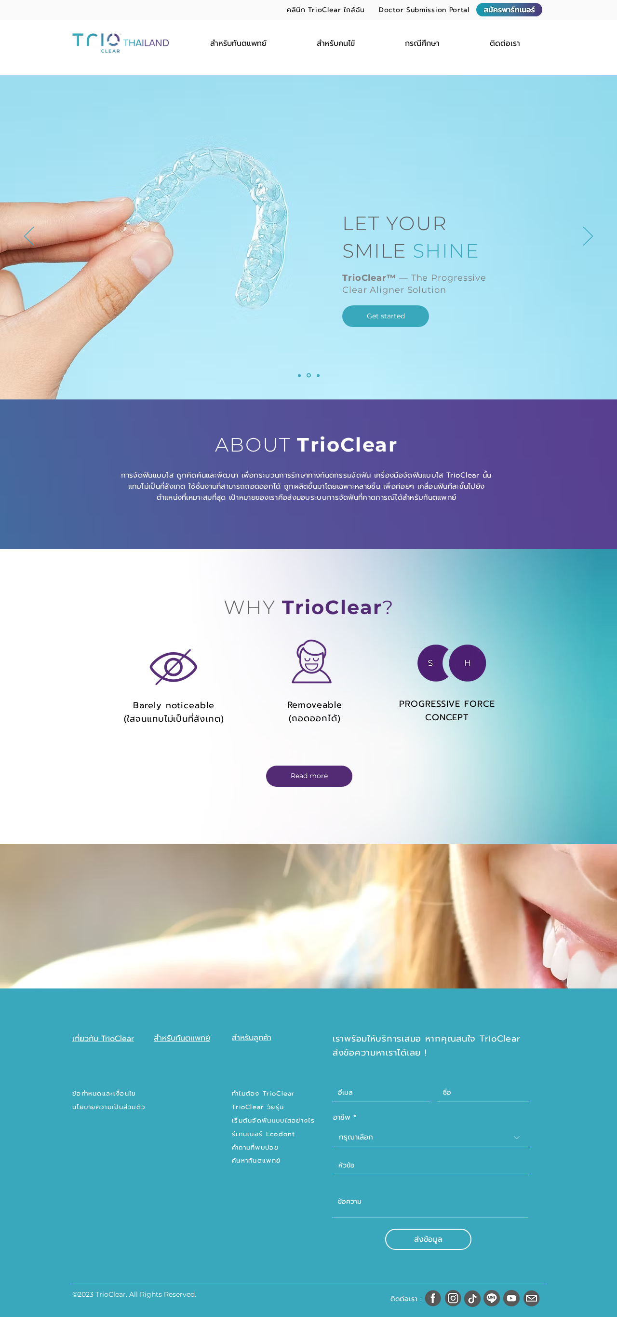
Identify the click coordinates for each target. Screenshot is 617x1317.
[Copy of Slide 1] (308, 375)
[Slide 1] (299, 375)
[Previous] (29, 237)
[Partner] (509, 9)
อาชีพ (341, 1117)
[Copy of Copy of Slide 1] (317, 375)
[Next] (588, 237)
